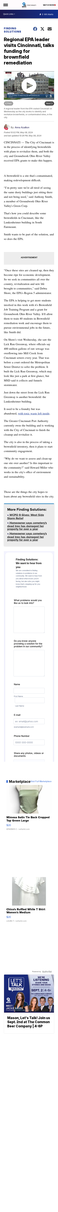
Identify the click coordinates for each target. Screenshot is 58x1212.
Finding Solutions (12, 30)
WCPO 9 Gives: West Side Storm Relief (25, 516)
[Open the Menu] (5, 5)
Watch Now (48, 5)
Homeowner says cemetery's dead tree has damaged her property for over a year (27, 526)
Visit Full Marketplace (41, 781)
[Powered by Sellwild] (47, 972)
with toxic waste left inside (33, 413)
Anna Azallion (22, 127)
